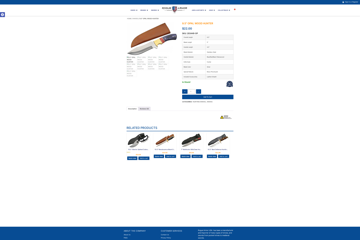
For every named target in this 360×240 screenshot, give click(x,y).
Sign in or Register (351, 2)
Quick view (132, 158)
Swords (154, 10)
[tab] (132, 109)
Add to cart (207, 97)
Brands (143, 10)
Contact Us (165, 235)
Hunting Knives (199, 102)
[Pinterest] (8, 2)
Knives (133, 10)
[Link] (19, 2)
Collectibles (223, 10)
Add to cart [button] (144, 158)
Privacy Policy (166, 238)
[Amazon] (13, 2)
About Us (127, 235)
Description (132, 109)
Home (129, 19)
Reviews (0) (144, 109)
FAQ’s (126, 238)
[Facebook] (3, 2)
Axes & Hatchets (198, 10)
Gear (211, 10)
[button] (2, 14)
